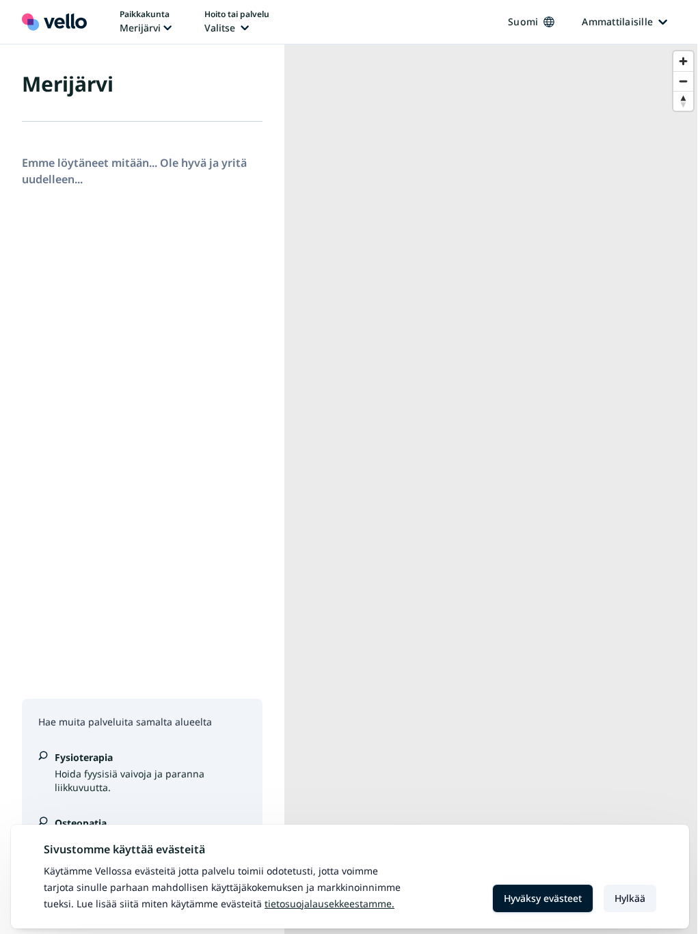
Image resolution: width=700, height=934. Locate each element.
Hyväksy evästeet (543, 898)
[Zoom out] (683, 81)
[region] (492, 489)
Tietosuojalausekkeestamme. (329, 903)
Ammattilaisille (617, 21)
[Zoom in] (683, 61)
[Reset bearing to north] (683, 101)
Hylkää (630, 898)
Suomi (523, 21)
